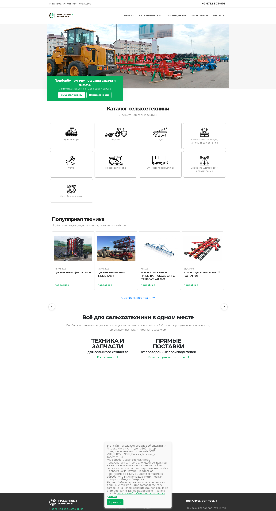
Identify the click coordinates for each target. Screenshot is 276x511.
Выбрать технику (71, 95)
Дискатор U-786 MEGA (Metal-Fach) (112, 274)
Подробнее (61, 285)
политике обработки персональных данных (136, 495)
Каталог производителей (166, 357)
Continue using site (135, 13)
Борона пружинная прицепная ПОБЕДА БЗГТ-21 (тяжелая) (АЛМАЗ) (158, 276)
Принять (115, 502)
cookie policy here (185, 4)
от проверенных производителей (168, 352)
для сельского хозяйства (107, 352)
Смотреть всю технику (138, 298)
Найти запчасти (99, 95)
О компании (105, 357)
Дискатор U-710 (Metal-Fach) (72, 272)
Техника (148, 508)
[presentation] (51, 307)
